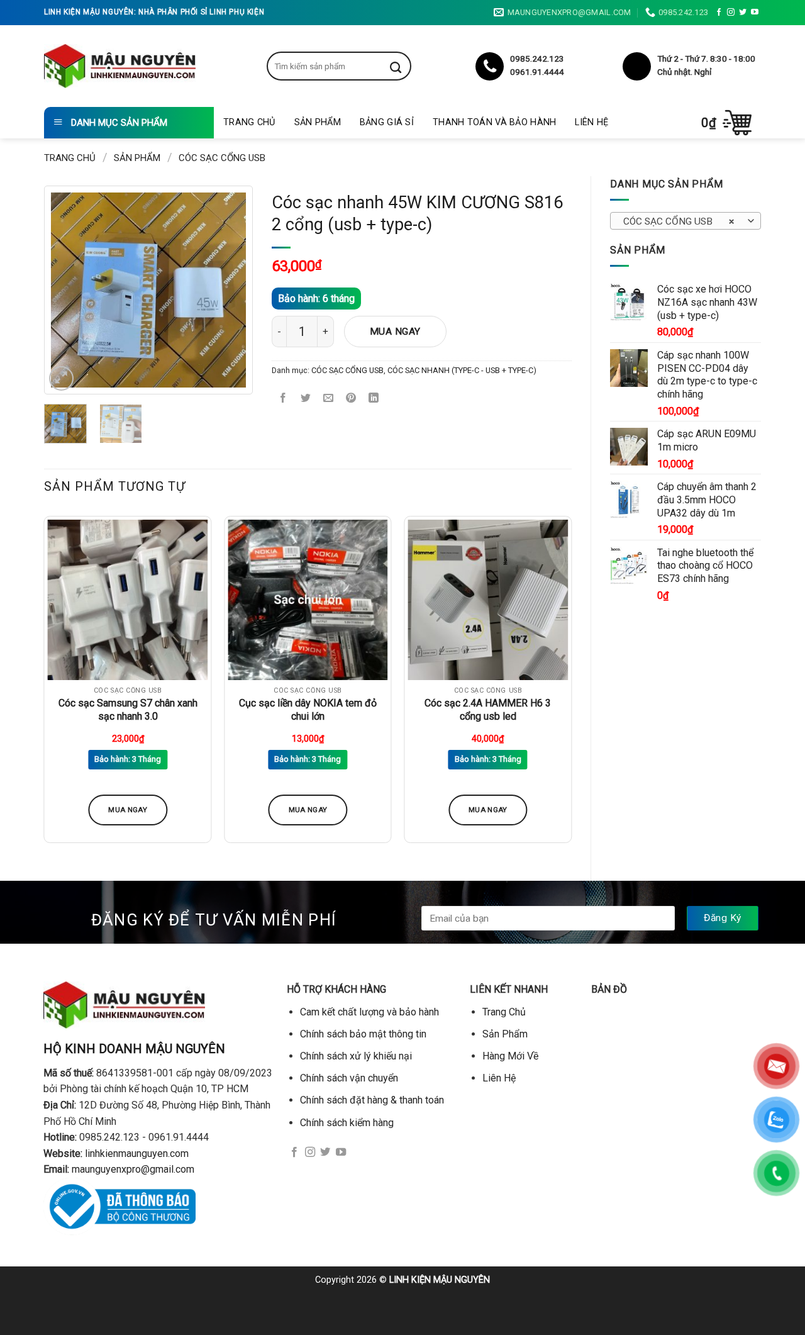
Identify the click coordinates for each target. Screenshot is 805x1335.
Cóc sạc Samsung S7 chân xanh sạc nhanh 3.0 (127, 709)
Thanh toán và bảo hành (494, 122)
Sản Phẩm (317, 122)
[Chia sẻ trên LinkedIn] (374, 399)
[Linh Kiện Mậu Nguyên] (120, 66)
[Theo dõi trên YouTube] (754, 12)
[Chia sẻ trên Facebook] (283, 399)
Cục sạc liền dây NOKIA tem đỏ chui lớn (308, 709)
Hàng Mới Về (510, 1056)
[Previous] (70, 290)
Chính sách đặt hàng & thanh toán (372, 1100)
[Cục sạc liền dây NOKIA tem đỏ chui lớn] (308, 600)
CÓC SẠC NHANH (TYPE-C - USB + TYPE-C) (461, 370)
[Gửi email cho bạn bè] (328, 399)
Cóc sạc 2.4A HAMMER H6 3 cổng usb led (488, 709)
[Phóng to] (61, 378)
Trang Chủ (249, 122)
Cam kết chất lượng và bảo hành (369, 1012)
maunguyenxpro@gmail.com (133, 1169)
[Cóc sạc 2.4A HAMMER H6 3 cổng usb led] (488, 600)
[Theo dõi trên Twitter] (743, 12)
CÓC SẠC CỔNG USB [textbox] (679, 221)
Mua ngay (395, 331)
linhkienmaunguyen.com (137, 1153)
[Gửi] (405, 66)
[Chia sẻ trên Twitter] (306, 399)
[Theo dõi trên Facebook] (719, 12)
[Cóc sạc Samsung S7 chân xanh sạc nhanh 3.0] (128, 600)
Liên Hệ (591, 122)
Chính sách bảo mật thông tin (363, 1034)
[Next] (226, 290)
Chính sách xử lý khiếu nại (356, 1056)
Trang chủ (70, 158)
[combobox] (685, 221)
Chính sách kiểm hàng (347, 1123)
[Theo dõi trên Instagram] (731, 12)
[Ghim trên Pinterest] (351, 399)
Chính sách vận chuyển (349, 1078)
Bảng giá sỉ (387, 122)
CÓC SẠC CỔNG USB (222, 158)
